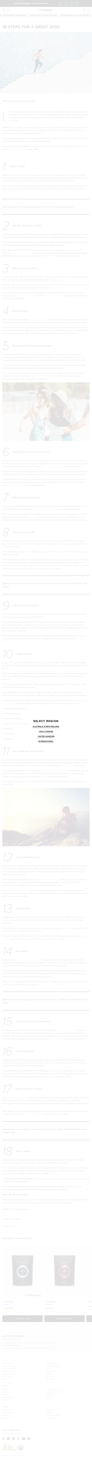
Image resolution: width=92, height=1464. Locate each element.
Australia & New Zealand (46, 726)
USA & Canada (46, 731)
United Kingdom (46, 736)
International (46, 741)
